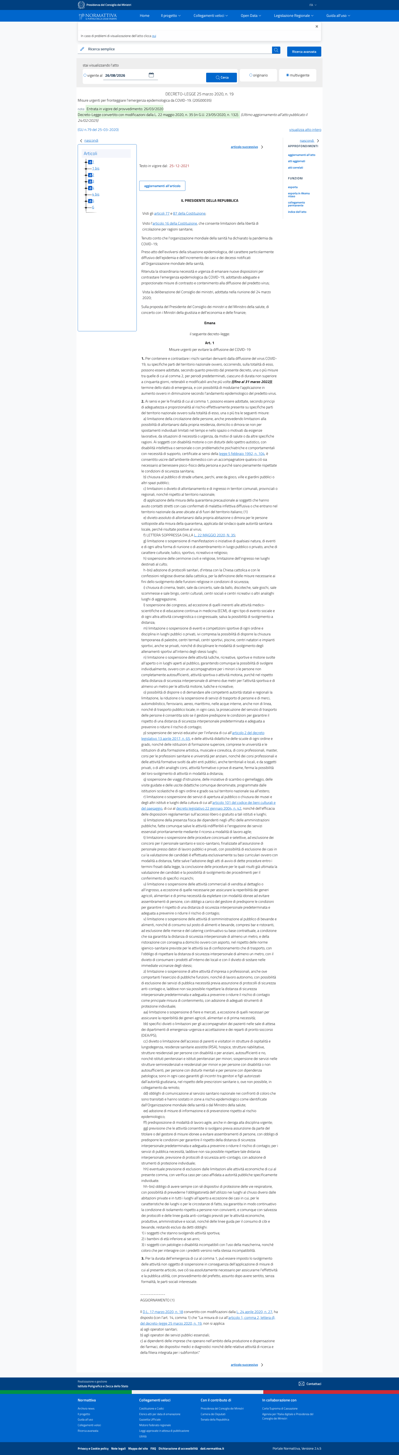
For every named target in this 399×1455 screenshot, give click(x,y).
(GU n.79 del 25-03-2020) (98, 129)
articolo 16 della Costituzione (175, 223)
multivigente (299, 75)
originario (260, 75)
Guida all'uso (85, 1419)
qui (154, 35)
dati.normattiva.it (212, 1448)
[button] (151, 75)
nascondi (91, 140)
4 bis (95, 194)
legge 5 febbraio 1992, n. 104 (242, 453)
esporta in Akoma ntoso (299, 194)
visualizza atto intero (305, 129)
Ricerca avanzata (304, 51)
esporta (293, 187)
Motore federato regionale (155, 1425)
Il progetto (84, 1414)
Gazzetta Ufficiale (150, 1419)
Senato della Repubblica (215, 1419)
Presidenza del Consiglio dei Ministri (222, 1408)
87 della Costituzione (189, 213)
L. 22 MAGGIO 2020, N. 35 (214, 535)
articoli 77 (162, 213)
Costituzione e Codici (151, 1408)
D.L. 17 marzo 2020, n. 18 (163, 1312)
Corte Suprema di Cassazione (280, 1408)
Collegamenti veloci (89, 1425)
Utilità (143, 1436)
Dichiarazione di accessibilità (178, 1448)
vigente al (95, 75)
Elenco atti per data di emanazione (159, 1414)
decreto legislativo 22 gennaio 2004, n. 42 (208, 808)
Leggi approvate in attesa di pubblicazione (164, 1430)
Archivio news (86, 1408)
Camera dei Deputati (213, 1414)
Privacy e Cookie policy (93, 1448)
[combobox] (179, 49)
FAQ (153, 1448)
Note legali (118, 1448)
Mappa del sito (138, 1448)
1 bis (95, 168)
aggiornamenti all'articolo (162, 185)
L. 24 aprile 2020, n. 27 (254, 1312)
